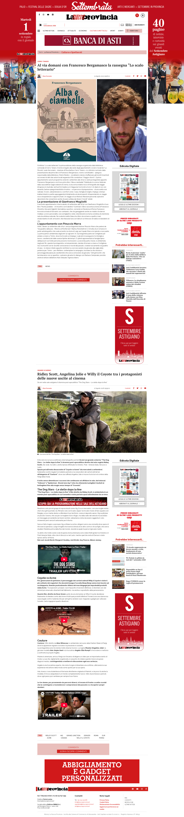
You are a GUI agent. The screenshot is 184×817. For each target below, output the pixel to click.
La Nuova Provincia (51, 52)
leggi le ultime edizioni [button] (128, 205)
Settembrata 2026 (50, 26)
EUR (103, 735)
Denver (87, 735)
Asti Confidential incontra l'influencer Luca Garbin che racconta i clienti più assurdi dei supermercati (136, 270)
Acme (49, 738)
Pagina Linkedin (54, 14)
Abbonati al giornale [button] (128, 209)
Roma (96, 735)
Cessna (64, 738)
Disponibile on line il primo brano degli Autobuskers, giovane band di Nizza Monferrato (136, 572)
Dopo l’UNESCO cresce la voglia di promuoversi (135, 582)
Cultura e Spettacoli (71, 52)
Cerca (137, 15)
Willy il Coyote (83, 738)
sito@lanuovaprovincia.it (82, 806)
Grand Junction (73, 735)
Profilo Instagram (45, 14)
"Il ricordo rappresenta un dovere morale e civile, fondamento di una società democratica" (136, 550)
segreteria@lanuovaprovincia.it (84, 804)
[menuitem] (48, 31)
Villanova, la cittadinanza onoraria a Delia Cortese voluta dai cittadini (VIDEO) (136, 283)
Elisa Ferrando (47, 76)
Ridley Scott (51, 735)
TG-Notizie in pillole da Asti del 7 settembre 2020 (136, 559)
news (47, 266)
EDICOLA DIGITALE (128, 24)
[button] (143, 15)
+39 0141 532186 (82, 800)
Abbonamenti (139, 25)
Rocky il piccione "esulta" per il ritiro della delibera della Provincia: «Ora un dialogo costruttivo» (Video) (136, 257)
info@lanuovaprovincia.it (82, 802)
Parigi (101, 738)
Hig (61, 735)
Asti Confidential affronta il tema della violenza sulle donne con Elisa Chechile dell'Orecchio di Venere (136, 297)
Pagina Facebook (41, 14)
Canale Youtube (49, 14)
